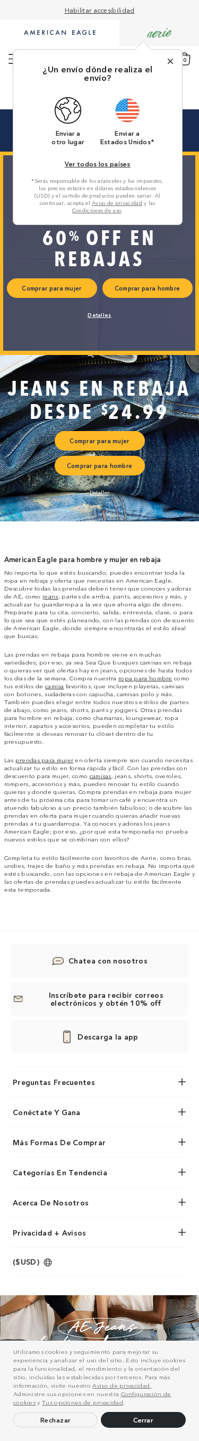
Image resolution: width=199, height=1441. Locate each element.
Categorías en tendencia (60, 1172)
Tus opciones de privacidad (82, 1402)
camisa (54, 685)
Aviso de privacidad (121, 1385)
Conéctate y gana (47, 1112)
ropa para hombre (145, 677)
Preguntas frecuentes (54, 1082)
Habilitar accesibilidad (100, 9)
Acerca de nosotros (51, 1202)
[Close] (170, 61)
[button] (127, 1403)
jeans (50, 596)
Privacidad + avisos (49, 1232)
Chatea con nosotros (108, 960)
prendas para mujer (44, 759)
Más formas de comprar (59, 1142)
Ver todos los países (98, 163)
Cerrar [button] (143, 1419)
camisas (100, 775)
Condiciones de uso (96, 210)
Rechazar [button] (55, 1419)
